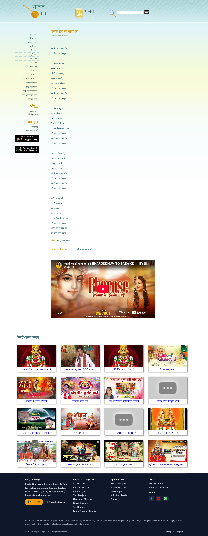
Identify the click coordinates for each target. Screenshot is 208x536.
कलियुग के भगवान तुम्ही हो (36, 401)
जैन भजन (34, 50)
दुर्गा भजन (34, 54)
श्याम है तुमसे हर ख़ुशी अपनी (168, 401)
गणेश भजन (33, 58)
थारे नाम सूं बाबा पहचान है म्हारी (80, 464)
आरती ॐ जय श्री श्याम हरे (168, 432)
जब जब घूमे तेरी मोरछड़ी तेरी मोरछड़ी (124, 401)
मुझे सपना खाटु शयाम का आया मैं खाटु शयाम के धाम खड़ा (172, 464)
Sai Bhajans (79, 507)
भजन (91, 13)
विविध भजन (33, 71)
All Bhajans (79, 483)
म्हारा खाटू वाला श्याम (124, 464)
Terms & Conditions (159, 487)
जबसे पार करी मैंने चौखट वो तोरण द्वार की (36, 432)
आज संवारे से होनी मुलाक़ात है (124, 432)
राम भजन (34, 62)
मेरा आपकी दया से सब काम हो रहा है (36, 369)
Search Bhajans (118, 483)
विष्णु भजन (33, 75)
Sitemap (167, 531)
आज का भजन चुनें (32, 130)
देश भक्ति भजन (31, 83)
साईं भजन (33, 46)
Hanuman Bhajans (82, 499)
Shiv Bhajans (79, 495)
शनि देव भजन (32, 99)
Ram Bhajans (79, 491)
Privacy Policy (156, 483)
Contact (115, 499)
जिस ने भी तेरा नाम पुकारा (36, 464)
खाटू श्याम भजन (31, 87)
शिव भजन (33, 38)
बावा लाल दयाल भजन (29, 95)
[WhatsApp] (166, 498)
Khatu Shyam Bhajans (84, 511)
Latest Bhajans (118, 487)
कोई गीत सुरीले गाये (80, 401)
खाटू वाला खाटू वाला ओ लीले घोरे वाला (80, 369)
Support (179, 531)
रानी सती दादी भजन (30, 91)
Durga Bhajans (80, 503)
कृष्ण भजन (33, 34)
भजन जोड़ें (34, 127)
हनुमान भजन (32, 42)
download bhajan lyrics (62, 249)
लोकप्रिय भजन (33, 114)
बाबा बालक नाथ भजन (29, 79)
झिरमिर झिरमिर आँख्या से (124, 369)
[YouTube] (158, 498)
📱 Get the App (34, 501)
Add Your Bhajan (119, 495)
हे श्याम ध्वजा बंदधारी (168, 369)
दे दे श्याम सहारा (80, 432)
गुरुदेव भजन (33, 67)
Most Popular (117, 491)
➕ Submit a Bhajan (55, 502)
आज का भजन (33, 111)
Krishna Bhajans (81, 487)
